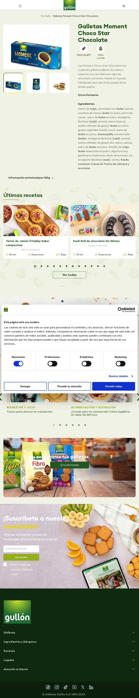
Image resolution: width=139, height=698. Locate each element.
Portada (46, 15)
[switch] (52, 363)
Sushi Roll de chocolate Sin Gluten (96, 241)
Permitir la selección (69, 386)
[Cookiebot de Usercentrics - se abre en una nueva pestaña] (120, 309)
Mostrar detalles (118, 376)
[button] (20, 6)
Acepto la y (22, 569)
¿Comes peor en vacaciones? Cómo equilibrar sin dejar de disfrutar (100, 413)
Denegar (25, 386)
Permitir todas (113, 386)
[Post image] (35, 220)
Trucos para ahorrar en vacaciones (30, 411)
